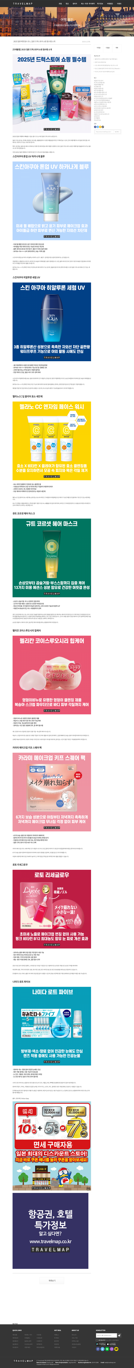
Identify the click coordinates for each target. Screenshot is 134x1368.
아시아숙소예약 (28, 1344)
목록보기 (52, 1280)
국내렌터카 (39, 1341)
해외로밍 (56, 1344)
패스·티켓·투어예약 (88, 3)
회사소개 (74, 1335)
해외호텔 (15, 1335)
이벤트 (119, 3)
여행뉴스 (56, 1335)
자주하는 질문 (75, 1341)
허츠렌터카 (15, 1347)
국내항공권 (39, 1338)
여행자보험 (57, 1347)
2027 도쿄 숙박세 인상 (100, 62)
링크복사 (117, 131)
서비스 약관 (74, 1338)
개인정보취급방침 (76, 1344)
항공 (67, 3)
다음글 (107, 48)
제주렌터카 (39, 1344)
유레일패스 (27, 1338)
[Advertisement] (52, 1299)
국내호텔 (38, 1335)
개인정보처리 (101, 1340)
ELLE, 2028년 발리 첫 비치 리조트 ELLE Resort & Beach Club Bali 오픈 (108, 68)
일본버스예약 (28, 1341)
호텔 (60, 3)
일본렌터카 (15, 1344)
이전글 (98, 48)
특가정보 (100, 3)
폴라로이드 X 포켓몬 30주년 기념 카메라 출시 (106, 59)
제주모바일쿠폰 (40, 1347)
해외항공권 (15, 1338)
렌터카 (75, 3)
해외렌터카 (15, 1341)
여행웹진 (110, 3)
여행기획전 (27, 1347)
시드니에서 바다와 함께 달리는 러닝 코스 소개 (106, 65)
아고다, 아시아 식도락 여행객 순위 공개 (104, 71)
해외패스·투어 (28, 1335)
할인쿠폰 (56, 1341)
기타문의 (74, 1347)
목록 (117, 48)
